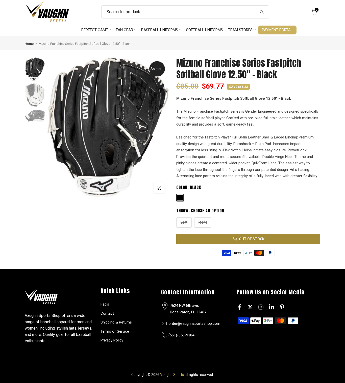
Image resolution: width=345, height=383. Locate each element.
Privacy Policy (112, 340)
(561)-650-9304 (181, 335)
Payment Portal (277, 30)
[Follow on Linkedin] (271, 307)
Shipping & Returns (116, 322)
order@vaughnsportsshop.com (194, 323)
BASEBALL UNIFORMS (159, 30)
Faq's (105, 304)
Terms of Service (115, 331)
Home (29, 43)
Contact (107, 313)
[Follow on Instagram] (261, 307)
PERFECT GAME (94, 30)
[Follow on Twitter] (250, 307)
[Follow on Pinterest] (282, 307)
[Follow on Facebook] (239, 307)
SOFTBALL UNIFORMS (204, 30)
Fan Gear (124, 30)
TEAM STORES (240, 30)
